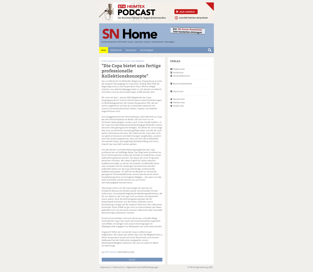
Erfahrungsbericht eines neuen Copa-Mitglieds (123, 61)
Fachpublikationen (181, 75)
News (103, 50)
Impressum (178, 91)
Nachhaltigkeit (146, 50)
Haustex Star (179, 99)
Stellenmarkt (116, 50)
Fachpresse (131, 50)
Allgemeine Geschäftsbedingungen (143, 267)
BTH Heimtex (111, 252)
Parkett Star (178, 105)
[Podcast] (156, 20)
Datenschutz (118, 267)
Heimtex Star (179, 102)
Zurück (132, 259)
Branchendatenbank (182, 83)
